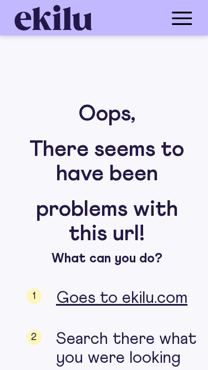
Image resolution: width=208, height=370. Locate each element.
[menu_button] (148, 18)
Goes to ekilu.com (121, 298)
